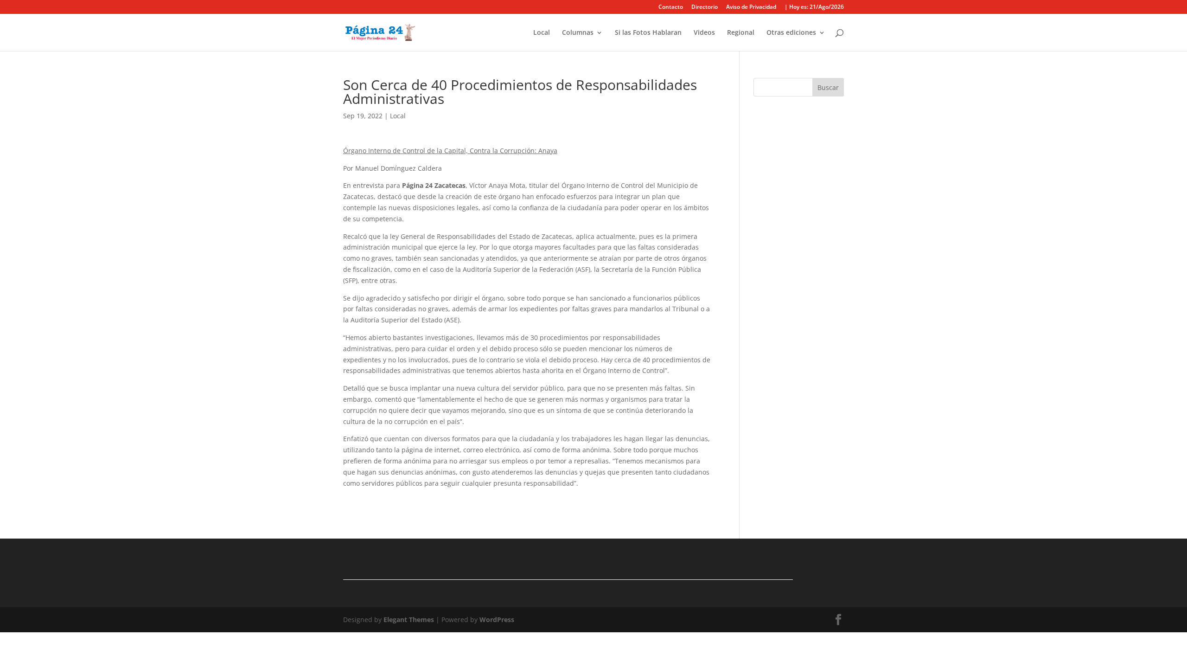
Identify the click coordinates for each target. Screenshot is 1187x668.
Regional (740, 33)
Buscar (828, 87)
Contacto (670, 7)
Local (541, 33)
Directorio (704, 7)
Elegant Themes (408, 619)
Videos (704, 33)
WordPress (496, 619)
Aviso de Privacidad (751, 7)
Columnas (578, 33)
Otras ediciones (791, 33)
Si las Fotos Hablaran (648, 33)
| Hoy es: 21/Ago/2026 (814, 7)
